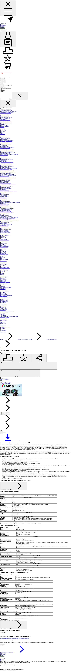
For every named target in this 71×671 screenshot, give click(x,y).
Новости (1, 132)
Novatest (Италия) (3, 284)
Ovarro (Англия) (3, 289)
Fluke (1, 258)
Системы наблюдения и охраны (5, 113)
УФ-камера (2, 84)
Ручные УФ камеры (3, 223)
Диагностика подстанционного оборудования (8, 175)
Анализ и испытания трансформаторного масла (8, 172)
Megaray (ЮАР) (3, 280)
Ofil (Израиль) (2, 286)
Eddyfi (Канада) (3, 249)
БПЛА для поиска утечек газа (5, 228)
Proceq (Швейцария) (3, 296)
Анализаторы (3, 86)
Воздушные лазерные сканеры (5, 158)
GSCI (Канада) (2, 263)
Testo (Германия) (3, 315)
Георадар (2, 91)
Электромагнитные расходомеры (5, 211)
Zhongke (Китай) (3, 323)
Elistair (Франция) (3, 251)
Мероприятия (2, 27)
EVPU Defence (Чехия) (4, 254)
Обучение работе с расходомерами (6, 123)
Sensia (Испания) (3, 306)
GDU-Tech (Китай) (3, 261)
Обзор (2, 431)
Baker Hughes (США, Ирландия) (5, 235)
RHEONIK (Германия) (4, 301)
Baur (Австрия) (2, 236)
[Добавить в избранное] (23, 358)
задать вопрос (3, 644)
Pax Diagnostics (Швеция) (4, 291)
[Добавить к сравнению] (8, 358)
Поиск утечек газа (3, 115)
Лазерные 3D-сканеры (4, 155)
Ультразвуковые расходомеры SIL (5, 206)
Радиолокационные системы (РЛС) (6, 188)
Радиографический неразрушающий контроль (8, 152)
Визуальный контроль (4, 150)
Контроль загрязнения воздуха (5, 232)
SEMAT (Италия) (3, 305)
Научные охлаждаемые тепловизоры (6, 141)
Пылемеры (2, 213)
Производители (3, 25)
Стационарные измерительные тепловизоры (7, 143)
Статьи (1, 133)
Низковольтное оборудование (5, 180)
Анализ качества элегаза (4, 182)
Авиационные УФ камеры (4, 225)
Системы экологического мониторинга (6, 212)
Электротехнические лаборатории (6, 216)
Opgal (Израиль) (3, 288)
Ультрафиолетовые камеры (4, 116)
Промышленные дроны (4, 230)
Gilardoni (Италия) (3, 262)
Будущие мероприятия (4, 125)
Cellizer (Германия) (3, 239)
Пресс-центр (2, 28)
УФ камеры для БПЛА (4, 226)
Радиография (3, 90)
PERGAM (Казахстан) (4, 294)
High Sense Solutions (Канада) (5, 268)
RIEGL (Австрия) (3, 302)
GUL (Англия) (2, 265)
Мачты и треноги (3, 87)
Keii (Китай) (2, 273)
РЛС (1, 89)
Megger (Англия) (3, 281)
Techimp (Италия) (3, 313)
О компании (2, 26)
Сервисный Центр (3, 119)
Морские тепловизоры (4, 142)
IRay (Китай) (2, 271)
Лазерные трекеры (3, 160)
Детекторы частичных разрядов (5, 178)
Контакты (2, 29)
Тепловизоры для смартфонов (5, 138)
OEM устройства (3, 189)
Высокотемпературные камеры (5, 144)
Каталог (1, 24)
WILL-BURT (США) (3, 320)
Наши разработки (3, 129)
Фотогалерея (2, 134)
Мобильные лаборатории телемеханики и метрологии (9, 220)
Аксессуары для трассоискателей (5, 192)
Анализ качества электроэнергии (5, 179)
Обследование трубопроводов (5, 201)
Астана (1, 22)
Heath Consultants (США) (4, 267)
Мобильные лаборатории (4, 114)
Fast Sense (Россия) (3, 255)
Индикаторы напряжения (4, 181)
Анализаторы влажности (4, 204)
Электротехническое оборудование (6, 85)
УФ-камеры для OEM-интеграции (6, 224)
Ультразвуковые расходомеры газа (6, 207)
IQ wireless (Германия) (4, 270)
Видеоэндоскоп (3, 82)
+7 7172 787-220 (3, 23)
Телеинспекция (2, 197)
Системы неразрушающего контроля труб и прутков (9, 154)
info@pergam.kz (3, 654)
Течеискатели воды (3, 195)
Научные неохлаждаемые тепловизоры (6, 140)
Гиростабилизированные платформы (6, 186)
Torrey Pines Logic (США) (4, 317)
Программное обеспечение (4, 146)
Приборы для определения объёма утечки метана (8, 168)
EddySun (1, 250)
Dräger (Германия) (3, 245)
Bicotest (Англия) (3, 237)
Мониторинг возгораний (4, 190)
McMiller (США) (3, 278)
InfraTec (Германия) (3, 269)
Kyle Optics (2, 274)
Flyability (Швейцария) (4, 259)
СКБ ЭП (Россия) (3, 330)
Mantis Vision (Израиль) (4, 277)
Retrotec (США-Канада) (4, 300)
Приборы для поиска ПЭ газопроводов (6, 166)
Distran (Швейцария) (3, 243)
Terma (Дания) (2, 314)
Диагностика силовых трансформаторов (7, 171)
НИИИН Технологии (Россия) (5, 327)
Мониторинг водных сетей (4, 196)
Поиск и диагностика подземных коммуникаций (8, 111)
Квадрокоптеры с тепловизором (5, 229)
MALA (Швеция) (3, 276)
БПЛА (2, 83)
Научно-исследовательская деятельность (22, 638)
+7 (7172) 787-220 (3, 653)
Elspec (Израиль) (3, 252)
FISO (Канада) (2, 256)
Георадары (2, 193)
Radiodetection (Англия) (4, 299)
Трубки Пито (2, 214)
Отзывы (2, 433)
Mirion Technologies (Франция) (5, 282)
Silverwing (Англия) (3, 309)
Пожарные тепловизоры (4, 139)
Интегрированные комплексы (5, 187)
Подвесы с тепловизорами (4, 231)
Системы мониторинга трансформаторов (7, 174)
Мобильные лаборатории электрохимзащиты (7, 218)
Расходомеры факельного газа (5, 210)
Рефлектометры (3, 200)
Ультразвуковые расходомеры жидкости (6, 208)
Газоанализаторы (3, 203)
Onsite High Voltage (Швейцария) (5, 287)
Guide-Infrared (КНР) (3, 264)
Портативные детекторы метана (5, 165)
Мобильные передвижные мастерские (6, 221)
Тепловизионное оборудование (5, 109)
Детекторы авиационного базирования (6, 162)
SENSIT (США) (3, 307)
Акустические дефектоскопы (5, 157)
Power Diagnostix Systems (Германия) (6, 295)
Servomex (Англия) (3, 308)
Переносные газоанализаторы (5, 167)
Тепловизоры (2, 135)
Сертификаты (2, 128)
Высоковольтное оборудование (5, 173)
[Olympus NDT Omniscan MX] (5, 382)
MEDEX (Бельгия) (3, 279)
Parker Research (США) (4, 290)
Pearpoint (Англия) (3, 293)
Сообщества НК (3, 130)
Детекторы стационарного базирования (6, 164)
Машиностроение (8, 638)
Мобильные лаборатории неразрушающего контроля (9, 217)
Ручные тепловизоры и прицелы (5, 185)
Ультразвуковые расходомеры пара (6, 209)
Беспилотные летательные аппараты (6, 117)
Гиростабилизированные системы (6, 88)
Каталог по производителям (5, 118)
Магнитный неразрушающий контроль (6, 151)
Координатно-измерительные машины (6, 159)
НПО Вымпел (2, 328)
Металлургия (2, 638)
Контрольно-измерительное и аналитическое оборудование (10, 202)
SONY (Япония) (3, 310)
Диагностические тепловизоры (5, 136)
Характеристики (3, 432)
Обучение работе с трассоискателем (6, 122)
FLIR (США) (2, 257)
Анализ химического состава (5, 153)
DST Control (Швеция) (4, 247)
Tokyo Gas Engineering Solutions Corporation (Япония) (9, 316)
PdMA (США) (2, 292)
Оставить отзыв (3, 632)
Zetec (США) (2, 322)
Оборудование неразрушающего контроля (7, 112)
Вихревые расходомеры (4, 205)
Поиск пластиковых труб (4, 194)
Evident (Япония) (3, 253)
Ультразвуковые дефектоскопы (5, 148)
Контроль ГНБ (2, 199)
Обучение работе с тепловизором (5, 121)
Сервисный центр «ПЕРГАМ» (5, 120)
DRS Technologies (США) (4, 246)
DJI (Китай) (2, 244)
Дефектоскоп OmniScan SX (4, 379)
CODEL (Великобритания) (4, 240)
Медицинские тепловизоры (5, 137)
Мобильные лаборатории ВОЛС (5, 219)
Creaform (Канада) (3, 241)
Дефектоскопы (13, 638)
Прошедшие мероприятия (4, 126)
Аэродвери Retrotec (3, 145)
